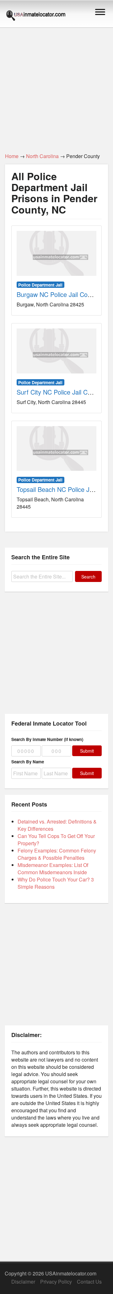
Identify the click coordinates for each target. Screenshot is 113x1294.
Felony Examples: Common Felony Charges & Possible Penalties (57, 854)
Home (12, 156)
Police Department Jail (40, 285)
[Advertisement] (56, 86)
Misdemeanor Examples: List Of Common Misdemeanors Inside (53, 868)
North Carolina (42, 156)
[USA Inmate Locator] (35, 16)
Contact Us (89, 1281)
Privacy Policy (56, 1281)
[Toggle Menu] (100, 12)
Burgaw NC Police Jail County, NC (64, 294)
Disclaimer (23, 1281)
